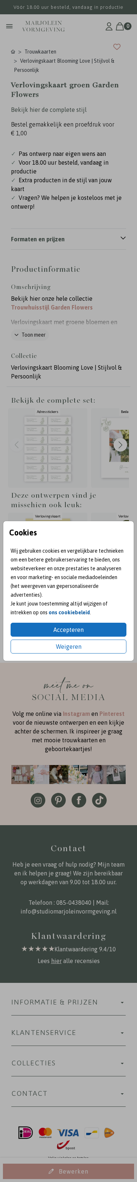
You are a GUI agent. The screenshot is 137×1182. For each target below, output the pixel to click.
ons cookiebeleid (69, 612)
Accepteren (68, 629)
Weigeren (68, 646)
